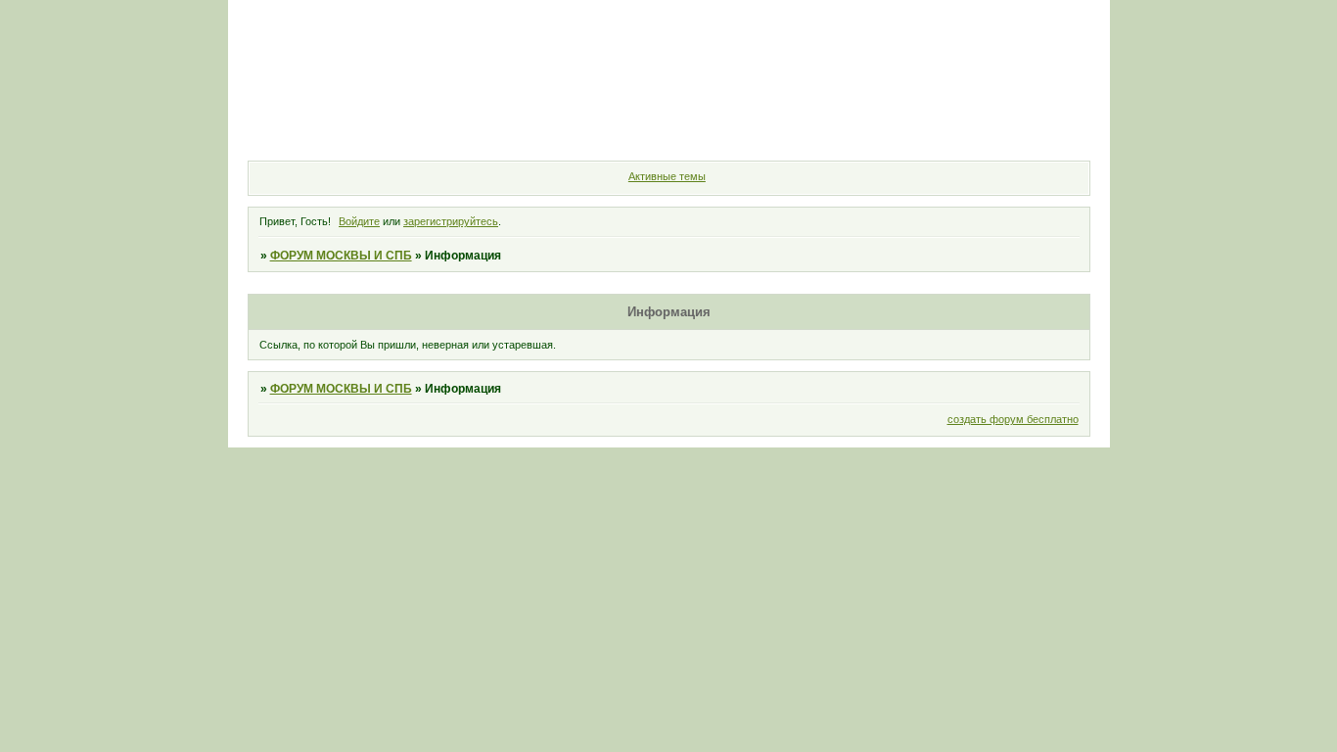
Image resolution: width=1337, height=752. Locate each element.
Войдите (359, 221)
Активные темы (667, 176)
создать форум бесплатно (1013, 419)
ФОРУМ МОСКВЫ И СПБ (341, 255)
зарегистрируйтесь (450, 221)
